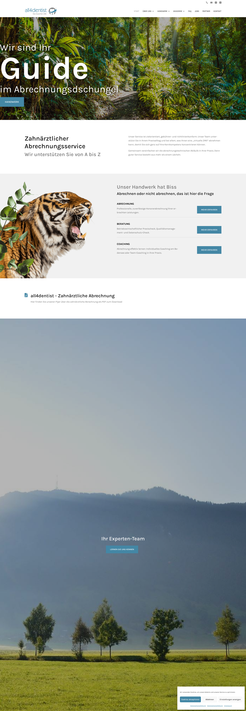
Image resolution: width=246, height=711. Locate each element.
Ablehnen (210, 699)
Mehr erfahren (209, 209)
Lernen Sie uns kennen (122, 549)
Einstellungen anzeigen (230, 699)
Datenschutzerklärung (198, 706)
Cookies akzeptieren (190, 699)
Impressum (228, 706)
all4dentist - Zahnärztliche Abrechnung (73, 295)
